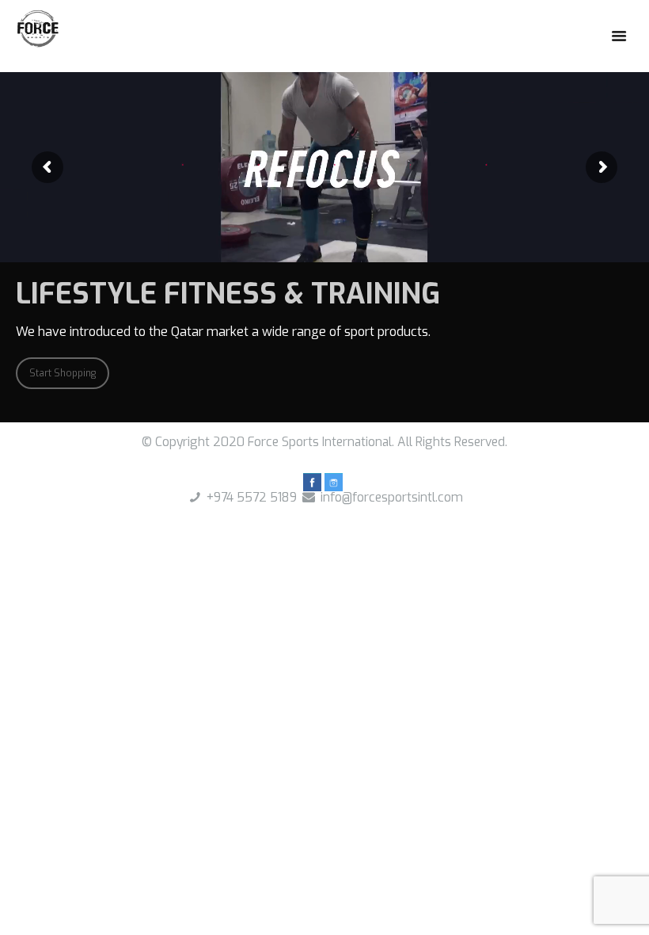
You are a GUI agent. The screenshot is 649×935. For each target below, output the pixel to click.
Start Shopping (62, 373)
